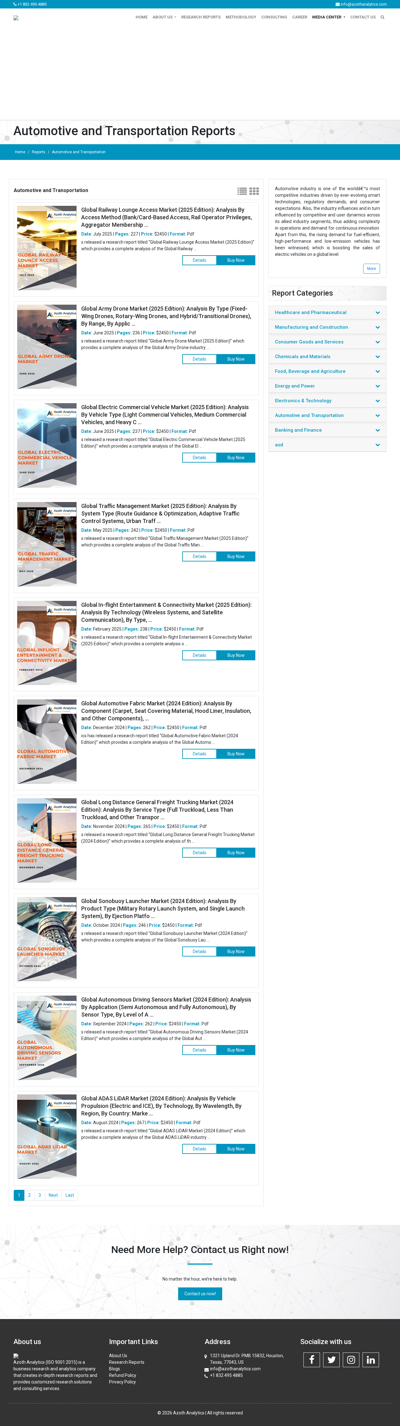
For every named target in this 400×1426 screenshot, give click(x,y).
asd (279, 445)
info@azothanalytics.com (363, 4)
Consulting (274, 17)
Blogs (114, 1368)
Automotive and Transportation (79, 152)
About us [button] (162, 17)
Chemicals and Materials (302, 356)
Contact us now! (200, 1293)
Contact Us (363, 17)
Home (142, 17)
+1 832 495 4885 (32, 4)
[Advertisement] (200, 73)
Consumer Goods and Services (309, 342)
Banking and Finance (298, 430)
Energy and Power (295, 386)
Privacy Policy (122, 1381)
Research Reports (201, 17)
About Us (118, 1355)
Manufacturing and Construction (311, 327)
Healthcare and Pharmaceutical (311, 312)
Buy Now (236, 260)
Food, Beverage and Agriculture (310, 371)
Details (199, 260)
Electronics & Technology (303, 400)
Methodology (241, 17)
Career (299, 17)
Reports (38, 152)
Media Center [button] (327, 17)
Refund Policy (122, 1375)
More (371, 268)
